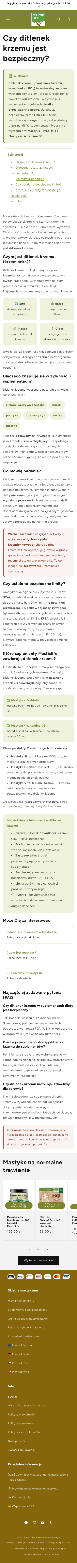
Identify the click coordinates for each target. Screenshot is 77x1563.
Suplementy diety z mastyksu (27, 1310)
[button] (8, 19)
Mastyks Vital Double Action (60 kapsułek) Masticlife (18, 1222)
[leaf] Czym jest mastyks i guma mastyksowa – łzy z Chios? (38, 1477)
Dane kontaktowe (31, 1554)
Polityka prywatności (22, 1414)
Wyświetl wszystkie (38, 1260)
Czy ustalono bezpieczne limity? (39, 184)
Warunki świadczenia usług (30, 1548)
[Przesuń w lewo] (29, 1249)
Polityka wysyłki (57, 1548)
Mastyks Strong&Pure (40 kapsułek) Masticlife (50, 1222)
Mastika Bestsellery (21, 1301)
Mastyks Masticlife (36, 1537)
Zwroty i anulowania (21, 1450)
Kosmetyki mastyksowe (23, 1336)
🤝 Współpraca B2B (21, 1506)
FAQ (19, 201)
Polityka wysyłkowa (21, 1423)
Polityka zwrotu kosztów (24, 1432)
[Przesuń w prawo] (47, 1249)
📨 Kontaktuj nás (19, 1497)
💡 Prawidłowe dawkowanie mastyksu (33, 1488)
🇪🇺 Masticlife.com (20, 1345)
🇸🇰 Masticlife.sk (18, 1372)
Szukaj (12, 1396)
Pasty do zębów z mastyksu (26, 1327)
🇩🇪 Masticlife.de (18, 1354)
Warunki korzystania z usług (26, 1405)
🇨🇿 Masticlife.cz (18, 1363)
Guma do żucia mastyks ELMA (28, 1318)
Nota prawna (16, 1441)
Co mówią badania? (30, 179)
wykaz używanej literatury (41, 801)
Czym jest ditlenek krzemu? (35, 162)
